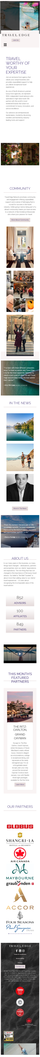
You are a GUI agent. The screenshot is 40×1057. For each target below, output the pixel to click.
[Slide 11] (24, 933)
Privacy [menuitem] (20, 963)
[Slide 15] (31, 933)
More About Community (20, 220)
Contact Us (20, 966)
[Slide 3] (11, 933)
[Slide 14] (29, 933)
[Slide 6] (16, 933)
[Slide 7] (18, 933)
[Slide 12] (26, 933)
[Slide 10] (23, 933)
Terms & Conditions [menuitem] (20, 954)
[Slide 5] (15, 933)
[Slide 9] (21, 933)
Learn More (20, 784)
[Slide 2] (10, 933)
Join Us (15, 40)
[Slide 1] (8, 933)
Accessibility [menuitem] (20, 958)
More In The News (20, 508)
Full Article (20, 439)
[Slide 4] (13, 933)
